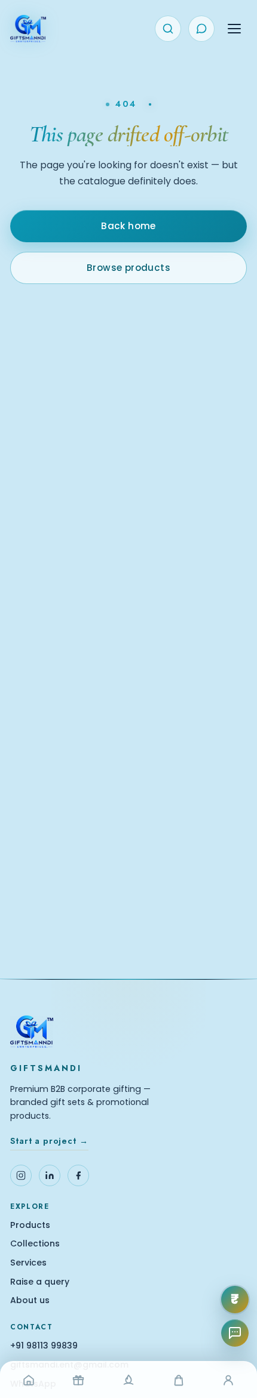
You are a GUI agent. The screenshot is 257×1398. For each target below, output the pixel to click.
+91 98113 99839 (44, 1345)
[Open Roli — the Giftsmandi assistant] (235, 1333)
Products (30, 1225)
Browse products (128, 267)
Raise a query (39, 1282)
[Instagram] (21, 1175)
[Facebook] (78, 1175)
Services (28, 1263)
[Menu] (234, 28)
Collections (35, 1243)
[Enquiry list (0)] (201, 29)
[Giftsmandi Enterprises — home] (28, 29)
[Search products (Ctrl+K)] (168, 29)
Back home (128, 226)
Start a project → (49, 1141)
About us (30, 1300)
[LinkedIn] (49, 1175)
